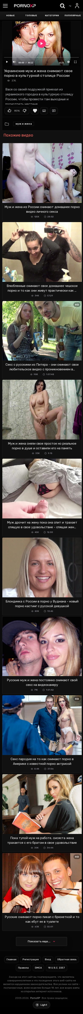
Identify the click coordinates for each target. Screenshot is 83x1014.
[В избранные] (35, 110)
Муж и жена (24, 123)
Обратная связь (67, 959)
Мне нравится (9, 111)
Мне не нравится (24, 111)
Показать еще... (39, 941)
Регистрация (31, 959)
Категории (52, 15)
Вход (48, 959)
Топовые (31, 15)
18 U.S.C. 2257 (56, 967)
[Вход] (77, 6)
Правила (23, 967)
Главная (11, 959)
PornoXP (35, 998)
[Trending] (70, 6)
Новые (10, 15)
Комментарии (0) (54, 110)
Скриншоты (44, 110)
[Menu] (5, 6)
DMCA (38, 967)
